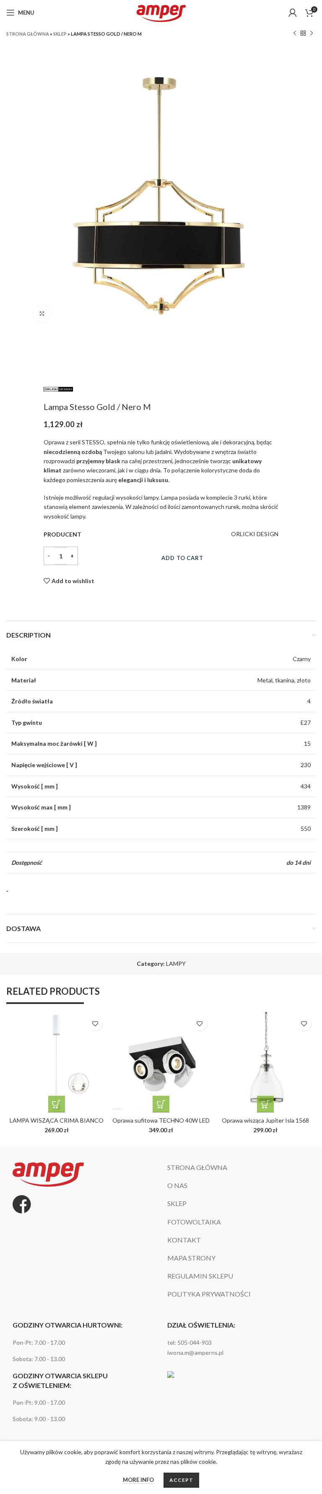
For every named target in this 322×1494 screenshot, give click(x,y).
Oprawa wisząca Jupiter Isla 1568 (265, 1120)
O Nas (177, 1186)
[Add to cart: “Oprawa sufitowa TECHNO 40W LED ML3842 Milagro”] (161, 1104)
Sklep (60, 33)
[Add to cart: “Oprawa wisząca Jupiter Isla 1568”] (265, 1104)
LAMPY (176, 963)
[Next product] (311, 33)
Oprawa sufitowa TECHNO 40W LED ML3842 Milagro (161, 1124)
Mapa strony (191, 1258)
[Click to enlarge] (42, 313)
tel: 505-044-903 (189, 1342)
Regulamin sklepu (200, 1276)
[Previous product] (295, 33)
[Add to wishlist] (95, 1023)
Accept (181, 1480)
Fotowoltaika (194, 1222)
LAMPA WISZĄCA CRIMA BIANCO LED (57, 1124)
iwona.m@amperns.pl (195, 1352)
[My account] (292, 12)
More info (138, 1479)
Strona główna (27, 33)
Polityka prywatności (209, 1294)
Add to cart (182, 558)
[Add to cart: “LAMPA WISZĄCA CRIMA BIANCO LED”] (56, 1104)
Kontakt (184, 1240)
